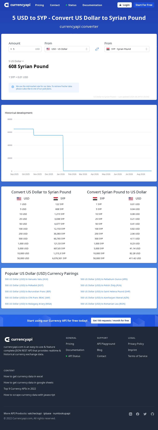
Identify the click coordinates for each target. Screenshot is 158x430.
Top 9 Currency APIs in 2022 (20, 388)
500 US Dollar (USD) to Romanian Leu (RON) (103, 303)
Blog (99, 350)
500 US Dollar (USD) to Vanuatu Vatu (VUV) (26, 279)
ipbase (47, 413)
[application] (79, 145)
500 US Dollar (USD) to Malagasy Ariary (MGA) (28, 303)
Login (126, 5)
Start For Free (144, 5)
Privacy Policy (136, 343)
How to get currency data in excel (23, 376)
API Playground (106, 343)
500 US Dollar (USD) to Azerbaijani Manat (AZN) (105, 297)
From (48, 43)
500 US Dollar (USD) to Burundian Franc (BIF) (28, 291)
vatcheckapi (35, 413)
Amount (14, 43)
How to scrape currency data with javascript (29, 394)
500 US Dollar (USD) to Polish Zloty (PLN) (101, 285)
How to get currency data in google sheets (28, 382)
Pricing (39, 5)
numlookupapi (61, 413)
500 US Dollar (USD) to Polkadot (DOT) (24, 285)
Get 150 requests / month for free (111, 320)
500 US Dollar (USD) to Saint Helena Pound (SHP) (105, 291)
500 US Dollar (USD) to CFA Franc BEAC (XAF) (27, 297)
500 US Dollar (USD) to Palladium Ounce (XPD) (104, 279)
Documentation (92, 5)
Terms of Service (137, 356)
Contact (55, 5)
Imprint (132, 350)
